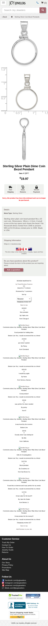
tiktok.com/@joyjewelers (14, 588)
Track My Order (8, 542)
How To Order (7, 547)
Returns (5, 552)
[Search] (42, 10)
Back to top (24, 305)
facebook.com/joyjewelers (15, 580)
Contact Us (6, 545)
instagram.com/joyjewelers (15, 583)
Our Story (6, 563)
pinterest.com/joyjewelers (15, 585)
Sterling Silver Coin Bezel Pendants (27, 17)
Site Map (5, 570)
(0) (45, 3)
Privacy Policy (7, 565)
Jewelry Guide (7, 550)
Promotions (6, 567)
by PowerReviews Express (24, 284)
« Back (4, 17)
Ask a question (13, 270)
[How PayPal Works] (24, 615)
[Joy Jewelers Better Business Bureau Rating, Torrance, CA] (24, 605)
